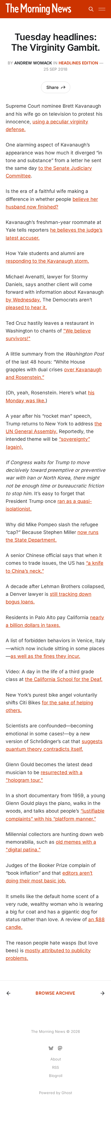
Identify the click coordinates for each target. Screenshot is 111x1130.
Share (52, 87)
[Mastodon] (60, 1048)
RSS (55, 1067)
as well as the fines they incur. (45, 656)
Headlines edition (78, 62)
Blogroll (55, 1075)
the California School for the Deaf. (63, 679)
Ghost (66, 1092)
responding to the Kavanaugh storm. (47, 261)
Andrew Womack (33, 62)
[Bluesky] (51, 1048)
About (55, 1059)
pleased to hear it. (26, 307)
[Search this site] (91, 9)
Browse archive (55, 993)
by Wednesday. (23, 300)
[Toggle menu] (102, 9)
